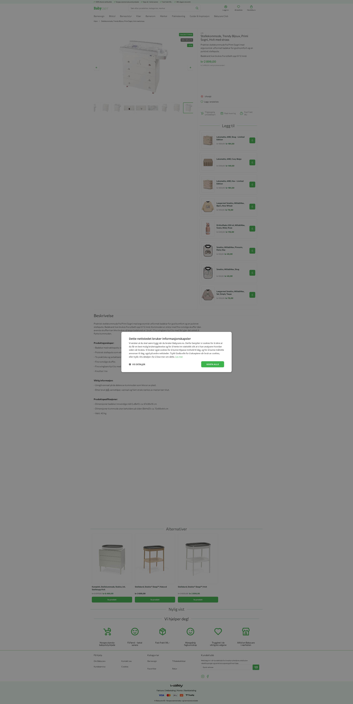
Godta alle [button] (212, 364)
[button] (137, 364)
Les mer (179, 356)
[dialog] (176, 352)
